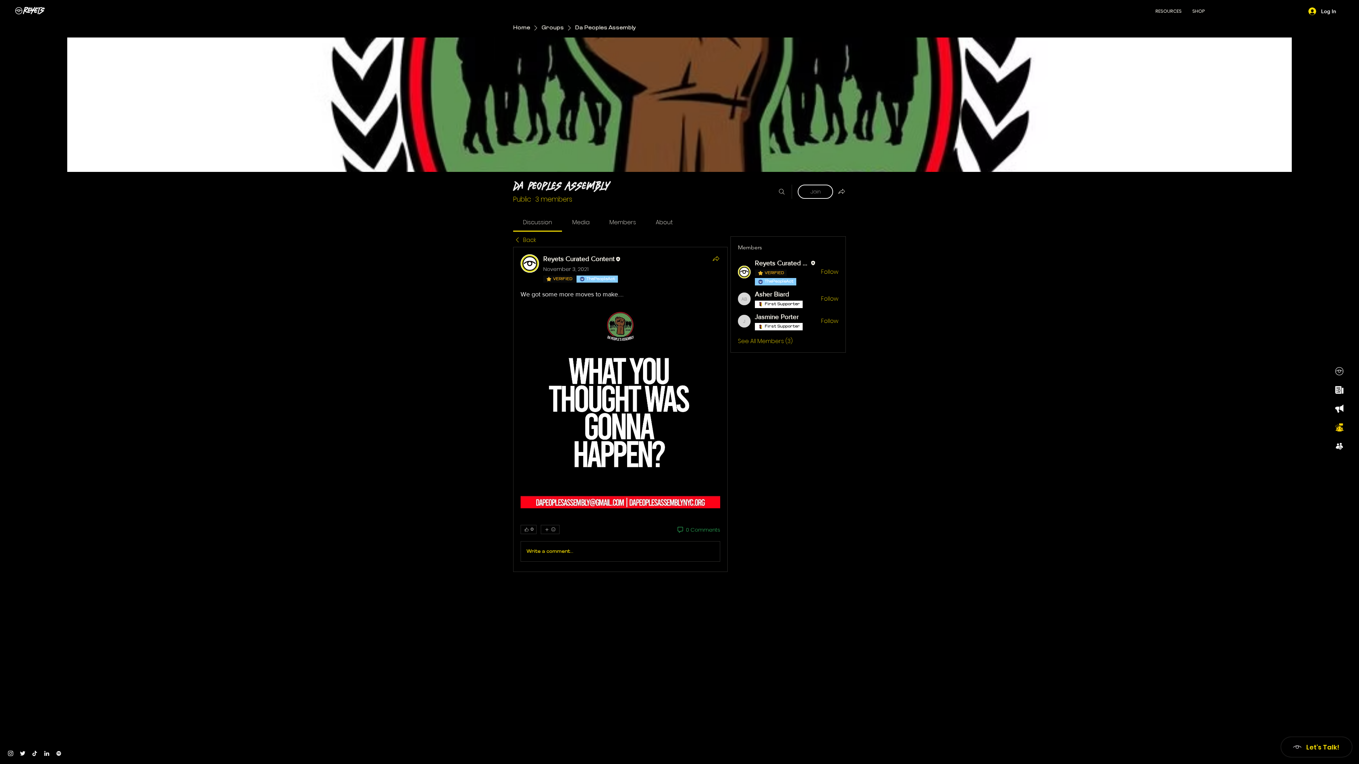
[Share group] (841, 191)
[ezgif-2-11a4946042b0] (1339, 390)
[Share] (716, 258)
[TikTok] (34, 753)
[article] (620, 409)
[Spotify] (58, 753)
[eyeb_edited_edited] (1339, 371)
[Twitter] (22, 753)
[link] (537, 222)
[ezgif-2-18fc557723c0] (1339, 409)
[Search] (782, 192)
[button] (1168, 11)
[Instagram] (10, 753)
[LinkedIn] (46, 753)
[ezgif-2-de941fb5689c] (1339, 446)
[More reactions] (550, 529)
